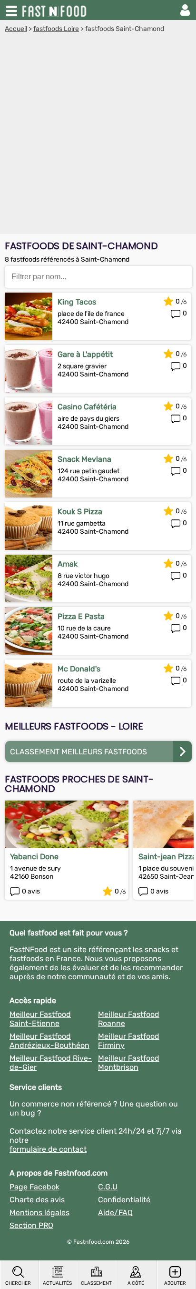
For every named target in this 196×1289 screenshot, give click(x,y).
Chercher (18, 1283)
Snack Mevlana (84, 459)
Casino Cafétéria (87, 406)
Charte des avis (37, 1199)
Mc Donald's (79, 668)
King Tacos (77, 301)
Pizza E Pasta (81, 616)
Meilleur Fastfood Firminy (128, 1041)
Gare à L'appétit (85, 354)
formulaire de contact (48, 1149)
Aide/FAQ (115, 1212)
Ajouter (175, 1283)
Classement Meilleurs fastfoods (78, 751)
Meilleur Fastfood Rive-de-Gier (51, 1063)
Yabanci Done (34, 856)
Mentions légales (39, 1212)
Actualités (57, 1283)
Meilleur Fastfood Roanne (128, 1019)
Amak (68, 563)
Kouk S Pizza (80, 511)
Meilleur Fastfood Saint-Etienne (40, 1019)
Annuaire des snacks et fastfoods (55, 10)
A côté (135, 1283)
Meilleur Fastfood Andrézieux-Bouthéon (49, 1041)
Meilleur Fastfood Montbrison (128, 1063)
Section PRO (31, 1225)
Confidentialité (124, 1199)
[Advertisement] (98, 136)
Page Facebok (34, 1186)
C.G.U (108, 1186)
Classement (96, 1283)
